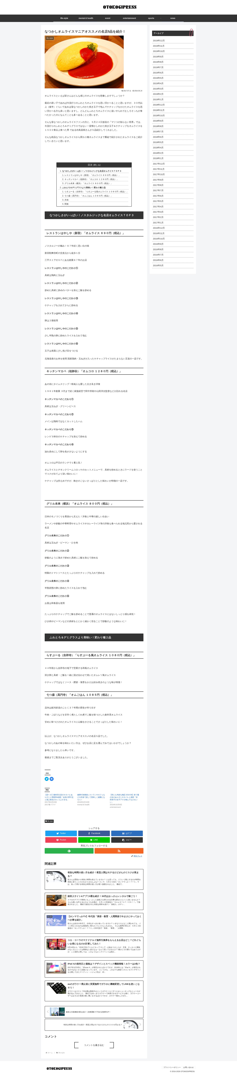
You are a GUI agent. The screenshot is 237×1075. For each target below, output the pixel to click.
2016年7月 (158, 255)
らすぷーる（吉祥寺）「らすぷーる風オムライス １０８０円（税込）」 (96, 191)
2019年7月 (158, 67)
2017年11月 (159, 169)
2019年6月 (158, 72)
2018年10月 (159, 115)
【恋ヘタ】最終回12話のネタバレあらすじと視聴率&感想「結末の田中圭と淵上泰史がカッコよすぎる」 (59, 797)
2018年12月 (159, 105)
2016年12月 (159, 228)
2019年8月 (158, 62)
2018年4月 (158, 147)
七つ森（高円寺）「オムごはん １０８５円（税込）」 (88, 196)
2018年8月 (158, 126)
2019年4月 (158, 83)
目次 (90, 164)
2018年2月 (158, 153)
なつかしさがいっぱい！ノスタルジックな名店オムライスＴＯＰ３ (91, 171)
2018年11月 (159, 110)
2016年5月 (158, 265)
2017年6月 (158, 196)
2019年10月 (159, 51)
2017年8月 (158, 185)
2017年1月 (158, 222)
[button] (127, 840)
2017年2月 (158, 217)
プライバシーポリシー (172, 1067)
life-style (50, 821)
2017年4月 (158, 206)
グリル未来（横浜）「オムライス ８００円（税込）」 (88, 183)
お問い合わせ (188, 1067)
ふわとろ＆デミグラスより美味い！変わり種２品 (84, 187)
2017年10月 (159, 174)
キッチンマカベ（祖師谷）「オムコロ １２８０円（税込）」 (91, 179)
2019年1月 (158, 99)
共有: (67, 200)
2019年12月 (159, 40)
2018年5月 (158, 142)
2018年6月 (158, 137)
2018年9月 (158, 121)
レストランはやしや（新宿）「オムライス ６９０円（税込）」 (92, 175)
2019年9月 (158, 56)
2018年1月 (158, 158)
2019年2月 (158, 94)
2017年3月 (158, 212)
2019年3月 (158, 89)
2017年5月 (158, 201)
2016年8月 (158, 249)
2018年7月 (158, 131)
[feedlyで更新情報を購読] (69, 851)
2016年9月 (158, 244)
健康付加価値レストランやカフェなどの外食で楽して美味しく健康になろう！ (91, 797)
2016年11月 (159, 233)
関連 (67, 204)
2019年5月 (158, 78)
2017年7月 (158, 190)
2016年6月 (158, 260)
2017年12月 (159, 164)
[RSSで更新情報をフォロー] (119, 851)
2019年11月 (159, 46)
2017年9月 (158, 180)
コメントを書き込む (94, 1045)
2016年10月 (159, 238)
